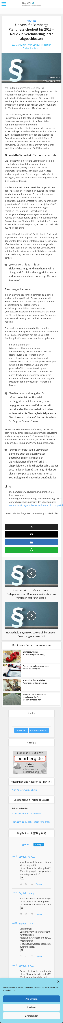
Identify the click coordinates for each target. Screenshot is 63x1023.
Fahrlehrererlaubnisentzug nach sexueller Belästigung (36, 667)
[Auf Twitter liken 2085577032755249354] (33, 957)
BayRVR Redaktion (42, 44)
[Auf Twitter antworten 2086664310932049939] (21, 915)
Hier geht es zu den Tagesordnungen (31, 821)
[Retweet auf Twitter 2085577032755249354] (27, 957)
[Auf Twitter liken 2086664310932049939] (33, 915)
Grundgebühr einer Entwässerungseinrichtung (33, 653)
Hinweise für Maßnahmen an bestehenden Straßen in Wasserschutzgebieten (34, 697)
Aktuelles (31, 20)
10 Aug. (31, 893)
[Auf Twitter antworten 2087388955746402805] (21, 884)
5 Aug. (31, 966)
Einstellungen (31, 1015)
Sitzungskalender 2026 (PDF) (26, 813)
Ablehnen (31, 1007)
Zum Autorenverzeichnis (24, 789)
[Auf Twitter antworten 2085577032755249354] (21, 957)
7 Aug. (31, 923)
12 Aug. (31, 857)
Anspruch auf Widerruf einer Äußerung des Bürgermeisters (35, 681)
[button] (58, 981)
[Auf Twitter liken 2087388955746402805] (33, 884)
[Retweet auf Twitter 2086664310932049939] (27, 915)
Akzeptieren (31, 999)
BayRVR (22, 856)
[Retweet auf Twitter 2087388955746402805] (27, 884)
